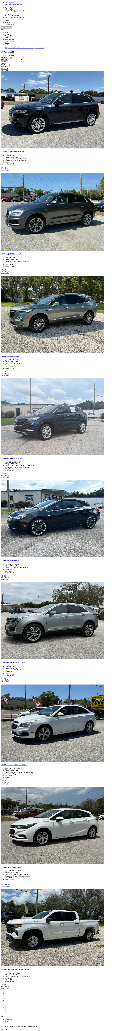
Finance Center (9, 41)
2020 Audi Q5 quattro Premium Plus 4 (13, 151)
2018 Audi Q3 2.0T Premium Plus (11, 254)
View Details (5, 170)
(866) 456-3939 (9, 2)
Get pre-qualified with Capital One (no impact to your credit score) (25, 48)
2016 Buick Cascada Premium (10, 560)
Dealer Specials (9, 39)
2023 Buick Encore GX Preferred (11, 458)
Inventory (7, 34)
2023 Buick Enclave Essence (10, 356)
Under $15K (8, 36)
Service (7, 37)
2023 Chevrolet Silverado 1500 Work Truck (15, 969)
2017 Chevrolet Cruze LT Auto (11, 867)
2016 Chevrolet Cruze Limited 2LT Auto (14, 765)
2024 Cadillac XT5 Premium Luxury (13, 663)
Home (6, 32)
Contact (7, 43)
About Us (7, 44)
